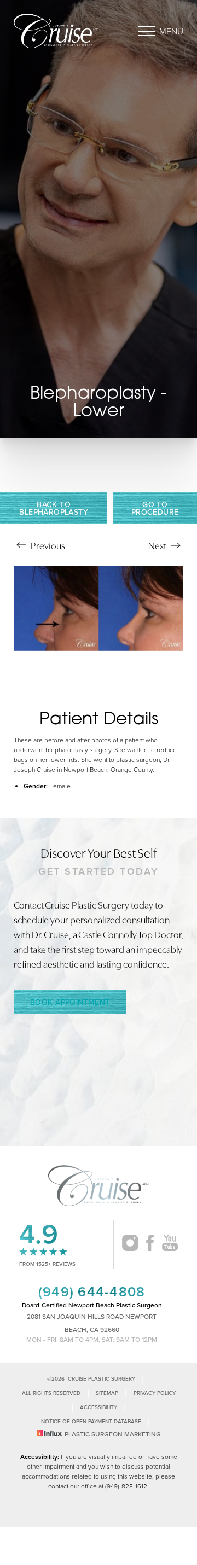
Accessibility (98, 1407)
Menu (171, 31)
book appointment (70, 1002)
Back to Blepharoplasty (53, 508)
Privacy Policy (155, 1393)
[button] (146, 31)
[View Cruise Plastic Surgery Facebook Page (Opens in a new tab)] (150, 1244)
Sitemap (107, 1393)
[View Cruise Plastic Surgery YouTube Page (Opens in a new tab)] (170, 1244)
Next (158, 545)
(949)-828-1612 (126, 1486)
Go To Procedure (155, 508)
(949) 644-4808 (92, 1291)
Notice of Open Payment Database (91, 1421)
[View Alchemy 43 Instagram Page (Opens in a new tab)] (130, 1244)
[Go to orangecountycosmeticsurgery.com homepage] (56, 31)
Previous (47, 545)
